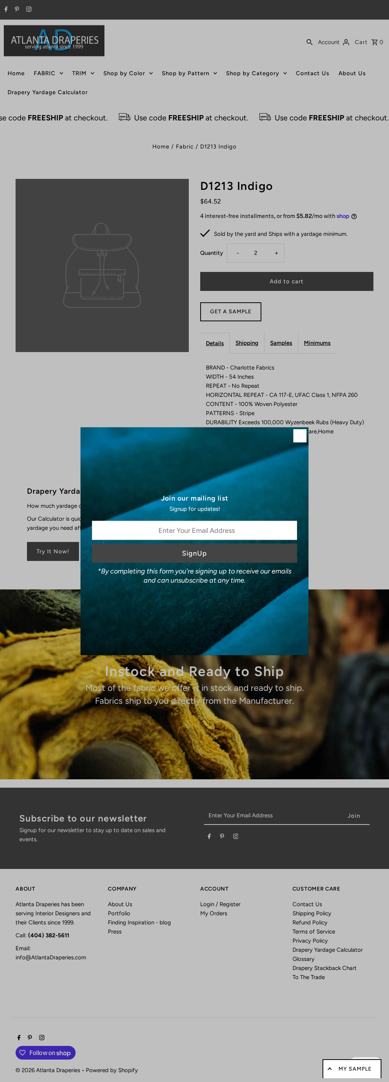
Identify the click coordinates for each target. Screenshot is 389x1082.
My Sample (355, 1069)
